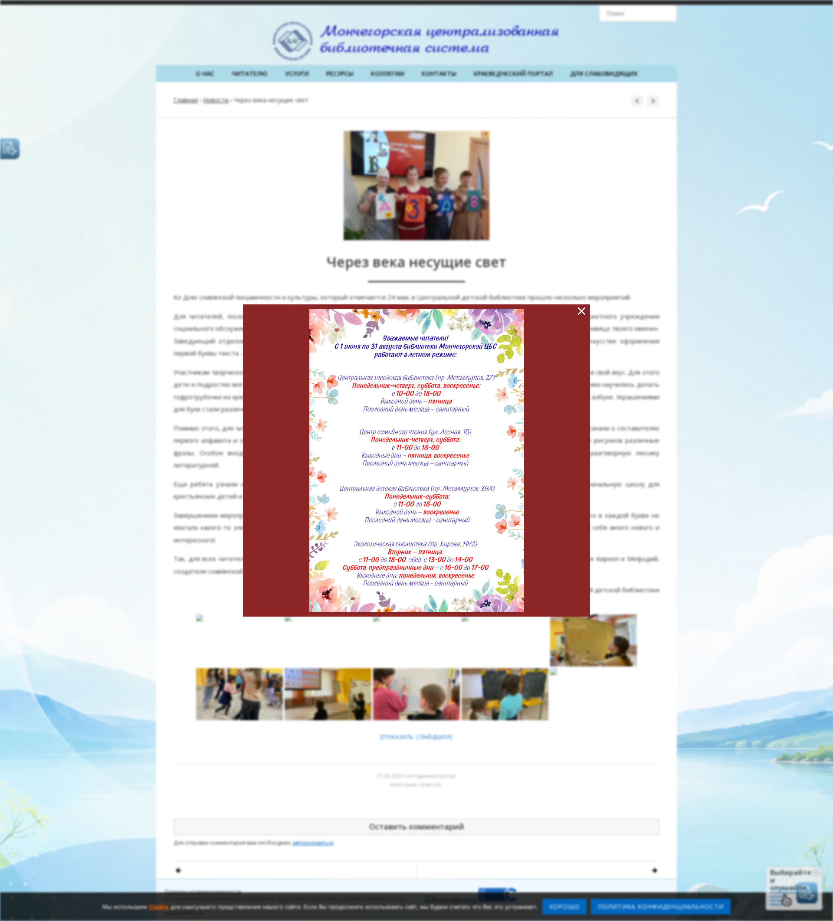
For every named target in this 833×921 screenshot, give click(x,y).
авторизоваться (312, 842)
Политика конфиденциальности (203, 891)
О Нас (205, 73)
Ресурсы (340, 73)
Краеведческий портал (513, 73)
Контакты (439, 73)
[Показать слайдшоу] (416, 737)
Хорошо (564, 906)
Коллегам (387, 73)
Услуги (297, 73)
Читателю (250, 73)
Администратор (435, 776)
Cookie (159, 906)
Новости (216, 100)
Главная (186, 100)
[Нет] (822, 906)
